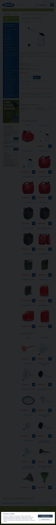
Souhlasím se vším (45, 516)
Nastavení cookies (45, 519)
